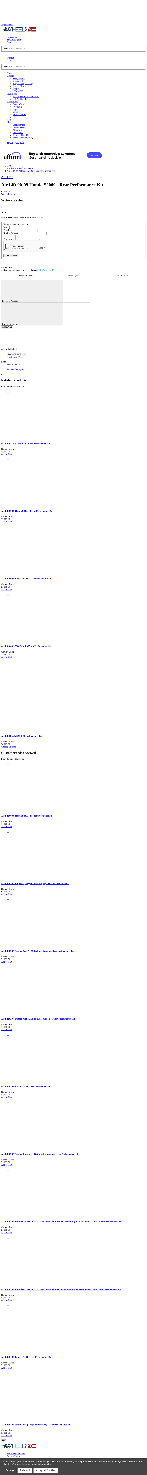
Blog (9, 119)
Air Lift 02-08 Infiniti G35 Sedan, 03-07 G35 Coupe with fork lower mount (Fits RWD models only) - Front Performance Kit (61, 1221)
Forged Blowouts (20, 86)
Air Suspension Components (26, 96)
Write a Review (8, 194)
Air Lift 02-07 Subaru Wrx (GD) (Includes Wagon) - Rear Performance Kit (37, 951)
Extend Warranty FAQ (23, 137)
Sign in (10, 142)
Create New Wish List (17, 357)
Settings (10, 1470)
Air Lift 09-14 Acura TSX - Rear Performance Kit (25, 443)
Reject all (25, 1470)
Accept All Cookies (45, 1470)
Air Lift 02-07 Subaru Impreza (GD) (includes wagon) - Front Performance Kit (39, 1154)
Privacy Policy (13, 1456)
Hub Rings (18, 107)
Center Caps (18, 104)
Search (6, 48)
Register (20, 142)
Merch (16, 112)
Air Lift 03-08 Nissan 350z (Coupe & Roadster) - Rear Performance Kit (35, 1424)
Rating (7, 224)
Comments (9, 239)
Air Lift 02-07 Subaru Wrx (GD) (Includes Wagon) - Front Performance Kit (38, 1019)
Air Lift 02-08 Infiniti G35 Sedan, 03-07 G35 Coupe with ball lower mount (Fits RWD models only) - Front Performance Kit (61, 1289)
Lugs (15, 109)
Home (9, 73)
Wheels (10, 76)
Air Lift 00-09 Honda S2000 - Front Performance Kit (26, 511)
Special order (19, 81)
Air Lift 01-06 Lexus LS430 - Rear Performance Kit (26, 1357)
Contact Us (18, 132)
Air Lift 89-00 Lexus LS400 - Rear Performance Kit (26, 578)
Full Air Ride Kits (21, 99)
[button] (1, 206)
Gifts (15, 117)
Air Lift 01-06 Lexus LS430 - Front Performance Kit (26, 1086)
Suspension (12, 94)
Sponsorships (19, 125)
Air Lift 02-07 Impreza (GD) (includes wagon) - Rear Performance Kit (35, 883)
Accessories (12, 101)
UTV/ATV (18, 91)
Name (6, 227)
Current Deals (19, 127)
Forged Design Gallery (23, 83)
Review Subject (11, 233)
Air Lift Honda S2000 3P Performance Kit (21, 736)
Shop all (16, 88)
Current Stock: (7, 267)
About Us (17, 130)
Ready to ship (19, 78)
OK (3, 1441)
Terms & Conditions (22, 135)
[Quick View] (8, 459)
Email (6, 230)
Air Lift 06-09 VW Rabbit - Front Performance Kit (26, 646)
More (9, 122)
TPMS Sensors (19, 114)
